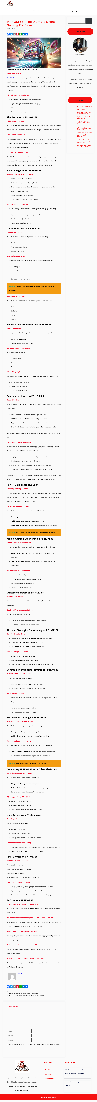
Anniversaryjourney (50, 1097)
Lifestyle (40, 11)
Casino (10, 992)
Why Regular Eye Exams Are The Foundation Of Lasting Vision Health (84, 128)
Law (56, 11)
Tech (15, 11)
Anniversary (23, 11)
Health (33, 11)
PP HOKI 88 (10, 78)
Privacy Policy (49, 1078)
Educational (48, 11)
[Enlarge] (86, 39)
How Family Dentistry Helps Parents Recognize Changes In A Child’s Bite (84, 141)
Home (10, 11)
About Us (48, 1070)
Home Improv (64, 11)
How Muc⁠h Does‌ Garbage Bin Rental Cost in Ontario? (84, 113)
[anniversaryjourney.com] (10, 3)
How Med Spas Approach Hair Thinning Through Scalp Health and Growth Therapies (84, 134)
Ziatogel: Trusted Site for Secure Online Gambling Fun (23, 993)
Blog (71, 11)
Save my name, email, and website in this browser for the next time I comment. (34, 1045)
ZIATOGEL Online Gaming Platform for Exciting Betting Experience (27, 995)
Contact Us (85, 11)
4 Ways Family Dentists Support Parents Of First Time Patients (83, 123)
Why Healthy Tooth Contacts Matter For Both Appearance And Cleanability (84, 108)
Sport (77, 11)
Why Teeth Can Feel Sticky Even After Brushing (84, 117)
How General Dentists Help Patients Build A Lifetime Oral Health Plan (84, 147)
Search (89, 21)
